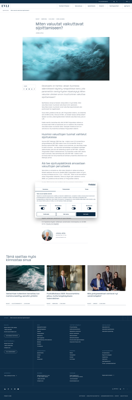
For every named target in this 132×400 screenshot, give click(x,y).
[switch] (58, 208)
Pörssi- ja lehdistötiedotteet (109, 363)
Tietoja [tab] (86, 189)
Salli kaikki (85, 214)
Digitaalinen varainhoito (75, 331)
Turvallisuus (40, 346)
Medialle (39, 342)
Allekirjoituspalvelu (41, 329)
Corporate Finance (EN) (75, 342)
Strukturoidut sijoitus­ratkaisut (77, 339)
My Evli (128, 6)
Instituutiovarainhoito (75, 329)
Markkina (44, 19)
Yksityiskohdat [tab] (66, 189)
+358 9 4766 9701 (8, 345)
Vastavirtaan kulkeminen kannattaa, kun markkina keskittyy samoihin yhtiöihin (23, 295)
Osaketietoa (105, 357)
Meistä (71, 352)
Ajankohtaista (91, 6)
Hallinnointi (104, 359)
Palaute (39, 331)
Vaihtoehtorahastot (74, 337)
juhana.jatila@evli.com (61, 237)
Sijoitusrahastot (17, 303)
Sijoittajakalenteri (106, 361)
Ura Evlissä (72, 359)
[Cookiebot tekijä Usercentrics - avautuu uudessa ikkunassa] (89, 185)
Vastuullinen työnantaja (107, 331)
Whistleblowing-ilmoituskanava (44, 339)
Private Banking (73, 327)
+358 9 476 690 (8, 329)
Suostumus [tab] (45, 189)
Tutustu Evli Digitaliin (52, 224)
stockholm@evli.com (74, 381)
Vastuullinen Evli (106, 327)
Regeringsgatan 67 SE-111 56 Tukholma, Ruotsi (76, 376)
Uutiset (39, 355)
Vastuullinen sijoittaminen (108, 329)
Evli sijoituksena (106, 352)
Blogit (38, 19)
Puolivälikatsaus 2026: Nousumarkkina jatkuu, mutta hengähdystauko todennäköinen (63, 296)
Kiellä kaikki (46, 214)
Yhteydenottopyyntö (12, 335)
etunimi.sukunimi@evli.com (10, 331)
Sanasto (39, 344)
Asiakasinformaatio (41, 327)
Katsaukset (40, 359)
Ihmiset (95, 303)
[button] (24, 89)
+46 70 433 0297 (74, 378)
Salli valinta (66, 214)
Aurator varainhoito (74, 333)
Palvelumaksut (40, 333)
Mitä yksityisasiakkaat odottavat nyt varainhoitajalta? (102, 295)
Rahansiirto (40, 335)
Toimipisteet (72, 355)
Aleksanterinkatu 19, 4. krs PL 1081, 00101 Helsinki (43, 376)
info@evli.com (7, 347)
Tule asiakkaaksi (103, 1)
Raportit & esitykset (107, 355)
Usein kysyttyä (40, 337)
